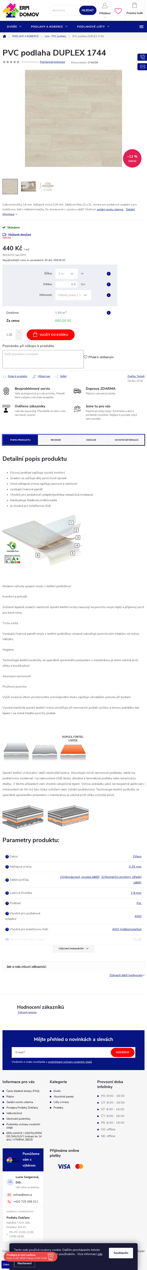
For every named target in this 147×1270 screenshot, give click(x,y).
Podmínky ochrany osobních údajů (23, 1126)
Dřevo (137, 856)
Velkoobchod (14, 1113)
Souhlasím (121, 1253)
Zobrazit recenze (27, 1012)
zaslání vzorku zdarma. (110, 209)
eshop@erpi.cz (22, 1195)
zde (99, 1254)
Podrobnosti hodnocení (52, 62)
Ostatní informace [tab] (126, 439)
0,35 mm (135, 867)
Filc (139, 903)
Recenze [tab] (56, 439)
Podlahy (58, 1107)
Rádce (10, 1096)
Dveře (57, 1091)
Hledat (88, 10)
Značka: (136, 376)
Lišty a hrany (61, 1102)
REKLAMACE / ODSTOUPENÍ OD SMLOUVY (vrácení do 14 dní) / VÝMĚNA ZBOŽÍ (24, 1136)
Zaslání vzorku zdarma (19, 1102)
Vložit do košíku (54, 335)
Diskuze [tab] (91, 439)
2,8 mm (136, 893)
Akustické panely (64, 1096)
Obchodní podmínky (18, 1119)
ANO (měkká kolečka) (126, 929)
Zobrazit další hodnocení (126, 975)
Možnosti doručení (19, 234)
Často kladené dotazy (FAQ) (22, 1091)
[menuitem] (14, 27)
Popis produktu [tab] (20, 439)
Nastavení (24, 1263)
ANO (138, 916)
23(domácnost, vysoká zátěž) (80, 877)
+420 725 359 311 (25, 1202)
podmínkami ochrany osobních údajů (70, 1062)
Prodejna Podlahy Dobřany (22, 1108)
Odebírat (123, 1052)
